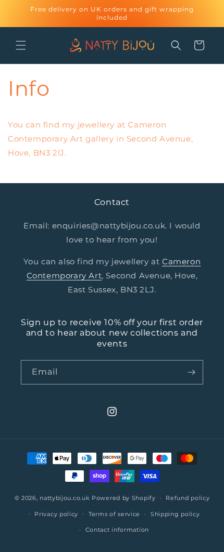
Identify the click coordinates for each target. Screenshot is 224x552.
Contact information (117, 529)
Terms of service (114, 514)
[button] (20, 45)
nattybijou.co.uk (65, 498)
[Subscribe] (191, 372)
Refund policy (187, 498)
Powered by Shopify (124, 498)
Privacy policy (56, 514)
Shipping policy (175, 514)
